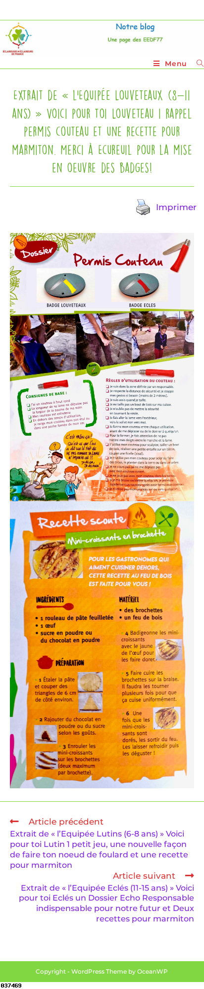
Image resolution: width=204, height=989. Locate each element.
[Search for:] (196, 63)
